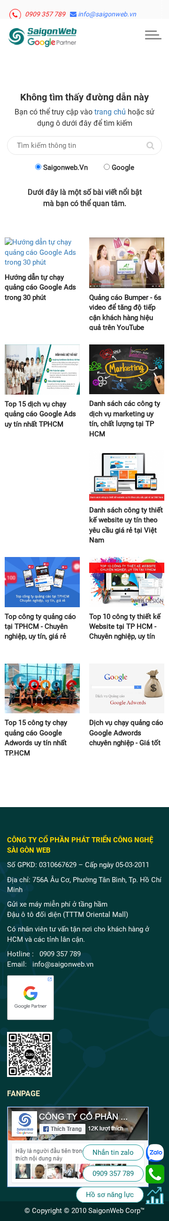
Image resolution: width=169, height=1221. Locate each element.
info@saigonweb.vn (106, 12)
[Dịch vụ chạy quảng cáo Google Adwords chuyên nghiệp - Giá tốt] (126, 689)
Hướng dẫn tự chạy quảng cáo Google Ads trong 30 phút (40, 287)
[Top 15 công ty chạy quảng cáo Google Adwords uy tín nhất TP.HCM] (42, 689)
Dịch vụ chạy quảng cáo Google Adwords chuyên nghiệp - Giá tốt (126, 732)
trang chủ (110, 111)
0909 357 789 (44, 12)
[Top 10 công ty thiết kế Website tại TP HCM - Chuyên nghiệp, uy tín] (126, 582)
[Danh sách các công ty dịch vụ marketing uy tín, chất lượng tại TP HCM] (126, 369)
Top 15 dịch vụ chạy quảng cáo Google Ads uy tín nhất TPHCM (40, 414)
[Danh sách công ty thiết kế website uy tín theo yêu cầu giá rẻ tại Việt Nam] (126, 475)
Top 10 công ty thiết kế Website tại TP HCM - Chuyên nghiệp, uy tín (125, 626)
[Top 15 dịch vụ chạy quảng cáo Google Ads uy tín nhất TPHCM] (42, 369)
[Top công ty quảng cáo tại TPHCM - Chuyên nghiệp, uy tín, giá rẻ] (42, 582)
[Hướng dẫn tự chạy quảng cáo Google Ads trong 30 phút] (42, 252)
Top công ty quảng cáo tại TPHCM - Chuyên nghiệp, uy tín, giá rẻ (40, 626)
